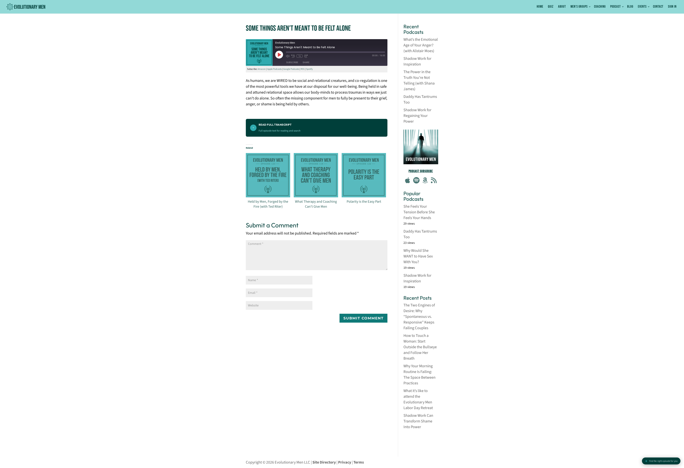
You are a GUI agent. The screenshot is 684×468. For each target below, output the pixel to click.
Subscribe (292, 62)
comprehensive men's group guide (420, 440)
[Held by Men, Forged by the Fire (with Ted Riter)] (268, 175)
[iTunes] (408, 180)
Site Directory (324, 462)
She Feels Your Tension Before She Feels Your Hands (419, 212)
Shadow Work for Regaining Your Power (417, 115)
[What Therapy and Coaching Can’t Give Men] (316, 175)
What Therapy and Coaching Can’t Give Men (316, 204)
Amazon (262, 69)
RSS (302, 69)
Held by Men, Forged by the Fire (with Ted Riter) (268, 204)
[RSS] (434, 180)
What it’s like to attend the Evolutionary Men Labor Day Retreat (418, 399)
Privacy (344, 462)
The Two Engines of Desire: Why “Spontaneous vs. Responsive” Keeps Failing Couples (419, 316)
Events (642, 6)
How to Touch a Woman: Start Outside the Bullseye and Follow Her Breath (420, 347)
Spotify (309, 69)
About (562, 6)
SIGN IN (672, 6)
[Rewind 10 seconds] (293, 56)
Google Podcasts (291, 69)
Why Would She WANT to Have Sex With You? (418, 256)
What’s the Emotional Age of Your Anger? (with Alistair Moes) (420, 45)
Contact (658, 6)
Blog (630, 6)
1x (299, 56)
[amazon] (425, 180)
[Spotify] (416, 180)
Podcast (615, 6)
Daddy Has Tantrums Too (420, 99)
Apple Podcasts (274, 69)
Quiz (550, 6)
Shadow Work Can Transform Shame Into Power (418, 421)
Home (540, 6)
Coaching (600, 6)
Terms (358, 462)
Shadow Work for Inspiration (417, 61)
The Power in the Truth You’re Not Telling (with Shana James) (419, 80)
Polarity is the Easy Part (364, 201)
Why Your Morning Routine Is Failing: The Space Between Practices (419, 374)
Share (306, 62)
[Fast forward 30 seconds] (306, 56)
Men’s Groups (579, 6)
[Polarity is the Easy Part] (364, 175)
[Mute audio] (287, 56)
